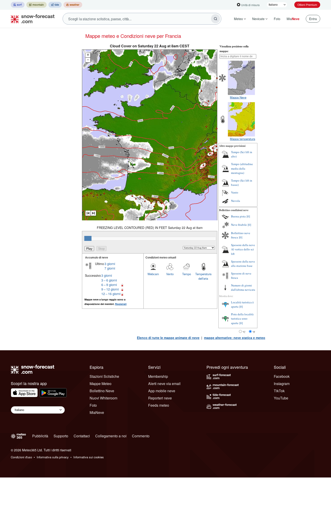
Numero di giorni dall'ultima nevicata (243, 287)
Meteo (238, 18)
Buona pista (238, 216)
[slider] (87, 238)
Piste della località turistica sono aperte (242, 318)
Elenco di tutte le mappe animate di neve (168, 337)
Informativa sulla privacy (53, 457)
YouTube (281, 398)
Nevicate (258, 18)
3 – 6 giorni (109, 280)
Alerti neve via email (164, 383)
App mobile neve (161, 390)
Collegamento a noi (111, 435)
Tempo (186, 274)
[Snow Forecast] (31, 18)
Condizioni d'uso (21, 457)
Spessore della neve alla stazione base (243, 263)
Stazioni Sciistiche (104, 376)
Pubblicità (40, 435)
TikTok (279, 390)
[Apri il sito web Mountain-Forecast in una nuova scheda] (36, 5)
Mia (293, 18)
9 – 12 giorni (110, 289)
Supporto (61, 435)
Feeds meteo (158, 405)
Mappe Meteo (100, 383)
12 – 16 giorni (110, 293)
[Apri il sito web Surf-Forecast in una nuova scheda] (18, 5)
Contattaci (82, 435)
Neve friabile (239, 225)
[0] (248, 216)
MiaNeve (97, 412)
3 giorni (109, 263)
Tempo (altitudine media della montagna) (242, 168)
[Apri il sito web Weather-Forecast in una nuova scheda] (72, 5)
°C (244, 332)
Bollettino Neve (102, 390)
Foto (277, 18)
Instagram (282, 383)
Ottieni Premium (307, 5)
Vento (170, 274)
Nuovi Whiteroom (103, 398)
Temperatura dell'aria (203, 276)
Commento (141, 435)
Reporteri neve (160, 398)
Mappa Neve (238, 97)
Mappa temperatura (242, 139)
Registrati (121, 304)
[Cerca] (215, 18)
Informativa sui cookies (88, 457)
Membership (158, 376)
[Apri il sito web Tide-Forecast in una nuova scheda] (55, 5)
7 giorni (109, 268)
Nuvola (235, 201)
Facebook (282, 376)
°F (253, 332)
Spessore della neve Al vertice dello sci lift (243, 249)
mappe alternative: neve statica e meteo (234, 337)
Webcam (153, 274)
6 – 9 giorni (109, 284)
